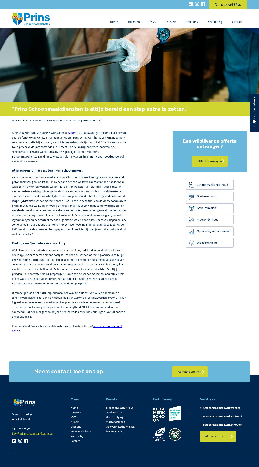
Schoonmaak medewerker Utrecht (222, 416)
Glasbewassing (206, 196)
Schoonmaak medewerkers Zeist (221, 408)
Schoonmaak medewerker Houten (222, 424)
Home (114, 22)
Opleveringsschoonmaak (213, 231)
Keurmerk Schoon (81, 431)
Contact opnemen (189, 371)
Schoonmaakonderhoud (212, 184)
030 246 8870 (231, 5)
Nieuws (171, 22)
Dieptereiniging (207, 242)
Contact (237, 22)
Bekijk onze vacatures (254, 112)
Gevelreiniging (206, 207)
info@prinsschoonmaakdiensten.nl (32, 433)
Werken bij (215, 22)
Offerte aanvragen (210, 161)
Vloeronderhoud (207, 219)
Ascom (72, 133)
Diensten (134, 22)
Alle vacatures (214, 436)
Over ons (192, 22)
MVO (153, 22)
